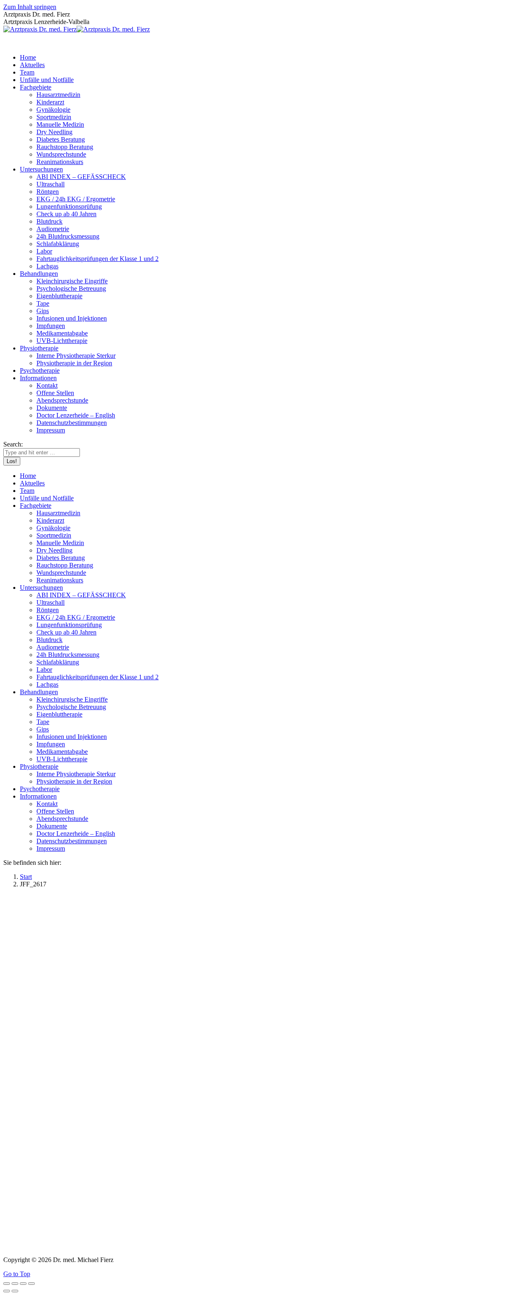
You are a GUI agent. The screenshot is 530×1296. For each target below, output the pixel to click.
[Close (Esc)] (6, 1283)
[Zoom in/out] (31, 1283)
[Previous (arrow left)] (6, 1291)
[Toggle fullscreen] (23, 1283)
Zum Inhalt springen (29, 6)
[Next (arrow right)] (15, 1291)
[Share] (15, 1283)
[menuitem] (28, 57)
